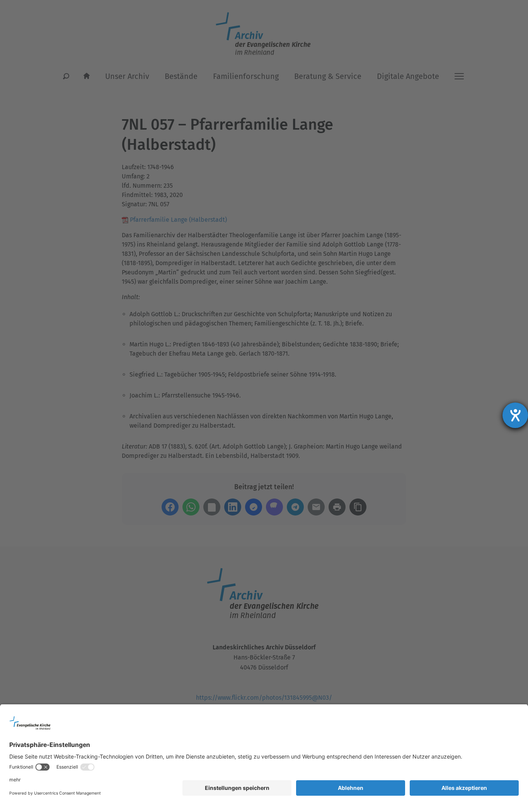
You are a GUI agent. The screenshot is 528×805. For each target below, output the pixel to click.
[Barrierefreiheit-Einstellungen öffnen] (515, 415)
